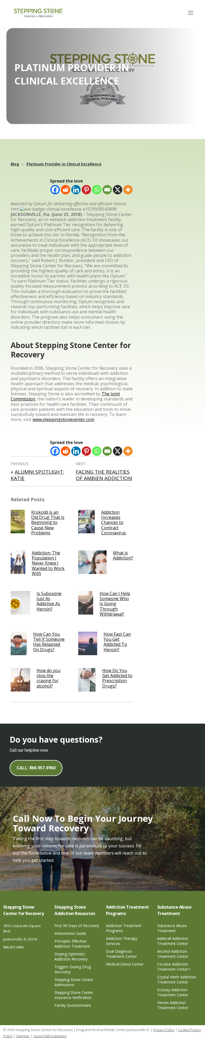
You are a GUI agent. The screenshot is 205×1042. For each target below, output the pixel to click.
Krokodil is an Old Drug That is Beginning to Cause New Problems (47, 522)
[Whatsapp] (96, 189)
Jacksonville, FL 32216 (20, 939)
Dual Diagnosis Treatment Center (121, 954)
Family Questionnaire (72, 1005)
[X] (117, 189)
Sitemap (23, 1035)
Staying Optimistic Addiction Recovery (71, 956)
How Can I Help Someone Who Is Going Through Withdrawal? (115, 604)
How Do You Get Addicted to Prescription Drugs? (117, 678)
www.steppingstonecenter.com (63, 419)
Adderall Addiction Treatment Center (172, 941)
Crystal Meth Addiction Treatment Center (176, 979)
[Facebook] (55, 189)
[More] (128, 189)
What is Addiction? (123, 555)
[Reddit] (65, 189)
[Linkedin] (76, 189)
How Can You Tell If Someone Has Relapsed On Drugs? (49, 642)
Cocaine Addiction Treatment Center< (173, 967)
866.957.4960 (13, 947)
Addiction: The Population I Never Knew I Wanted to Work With (48, 563)
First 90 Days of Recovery (76, 925)
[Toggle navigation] (190, 13)
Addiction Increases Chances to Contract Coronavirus (113, 522)
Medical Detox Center (125, 964)
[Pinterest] (86, 189)
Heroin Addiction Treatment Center (172, 1005)
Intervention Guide (70, 933)
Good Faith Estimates (49, 1035)
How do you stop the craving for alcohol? (48, 678)
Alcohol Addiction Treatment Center (172, 954)
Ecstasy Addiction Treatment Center (172, 992)
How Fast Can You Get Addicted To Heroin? (117, 642)
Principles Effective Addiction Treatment (72, 944)
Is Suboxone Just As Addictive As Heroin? (49, 601)
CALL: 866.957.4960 (36, 767)
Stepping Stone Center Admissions (73, 982)
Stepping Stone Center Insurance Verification (73, 995)
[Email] (107, 189)
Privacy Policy (164, 1029)
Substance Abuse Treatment (172, 928)
